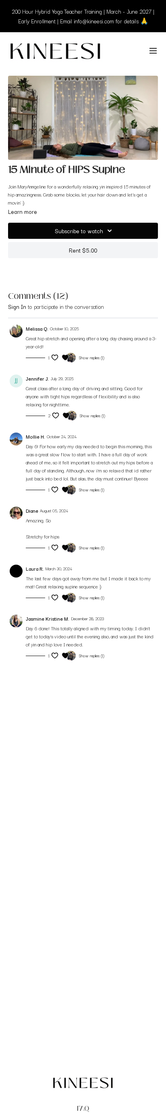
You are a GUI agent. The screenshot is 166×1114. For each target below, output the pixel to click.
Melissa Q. (37, 328)
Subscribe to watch (79, 230)
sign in (17, 306)
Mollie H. (35, 436)
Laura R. (35, 568)
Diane (32, 510)
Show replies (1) (91, 357)
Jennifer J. (37, 378)
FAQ (83, 1109)
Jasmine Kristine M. (47, 618)
